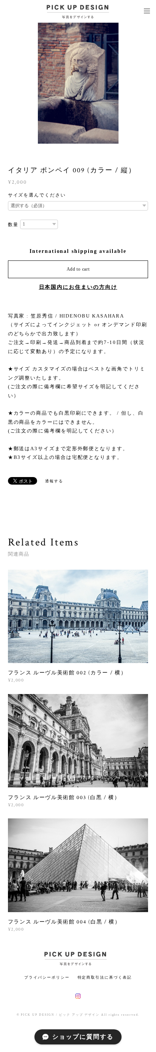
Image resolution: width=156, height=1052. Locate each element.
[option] (78, 83)
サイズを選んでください (37, 195)
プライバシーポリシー (46, 977)
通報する (54, 481)
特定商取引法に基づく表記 (105, 977)
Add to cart (78, 269)
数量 (13, 224)
